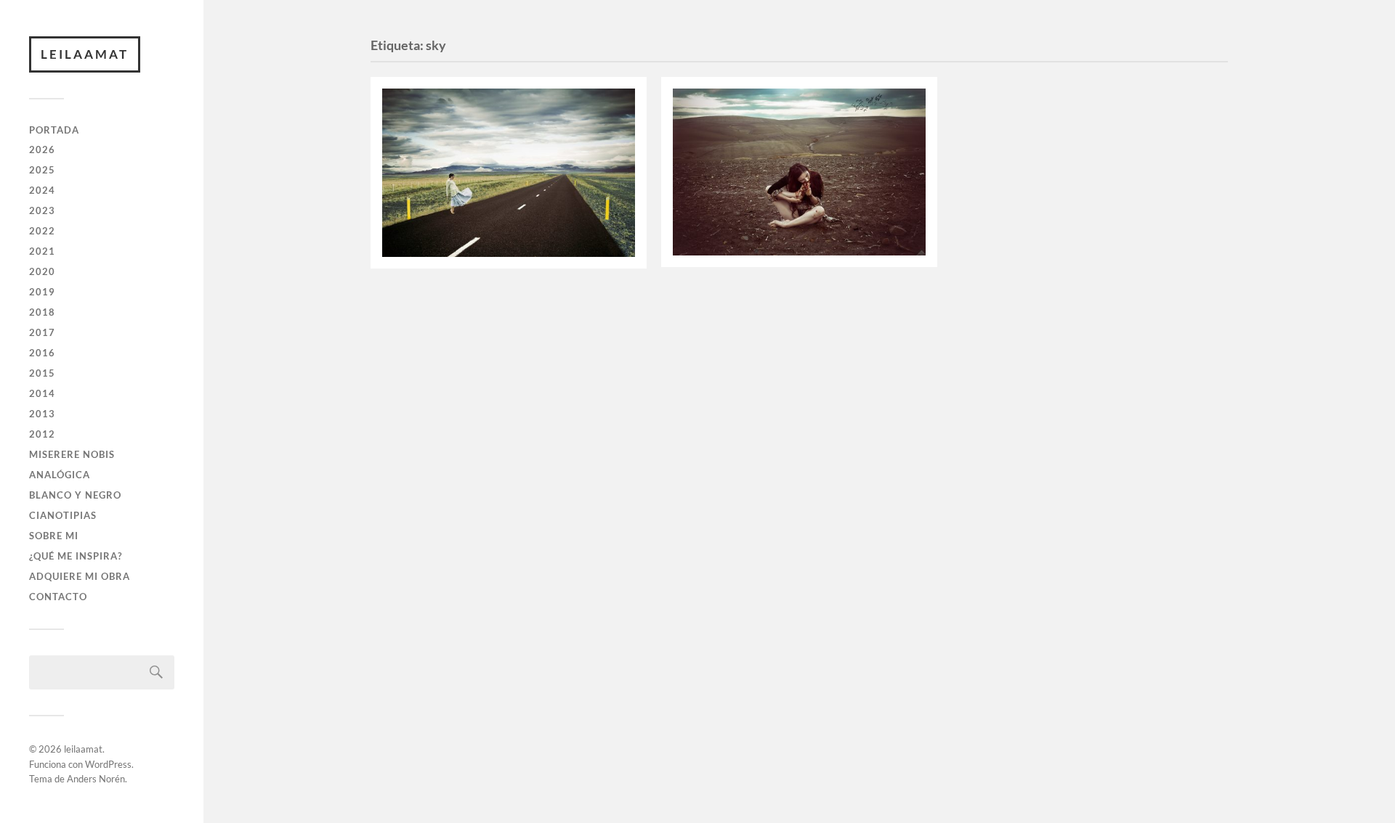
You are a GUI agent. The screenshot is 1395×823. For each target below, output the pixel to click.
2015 (42, 373)
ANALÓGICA (59, 474)
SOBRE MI (53, 535)
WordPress (108, 764)
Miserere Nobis (72, 454)
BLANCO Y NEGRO (75, 495)
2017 (42, 332)
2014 (42, 393)
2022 (42, 231)
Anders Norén (96, 779)
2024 (42, 190)
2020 (42, 271)
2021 (42, 251)
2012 (42, 434)
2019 (42, 292)
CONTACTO (58, 596)
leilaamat (85, 54)
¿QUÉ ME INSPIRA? (75, 556)
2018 (42, 312)
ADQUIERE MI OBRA (79, 576)
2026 (42, 149)
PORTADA (54, 130)
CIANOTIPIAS (63, 515)
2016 (42, 353)
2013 (42, 413)
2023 (42, 210)
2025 (42, 170)
